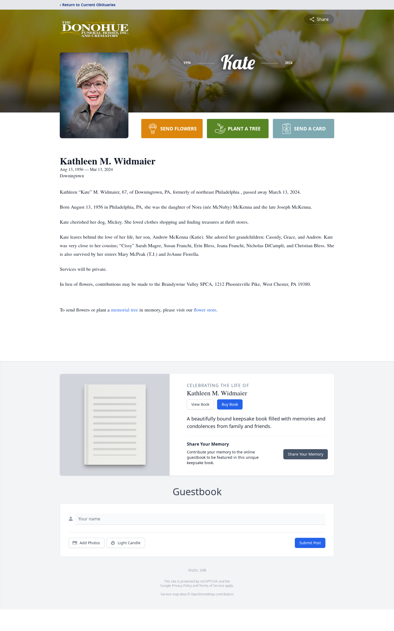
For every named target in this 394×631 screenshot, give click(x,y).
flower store (205, 309)
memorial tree (124, 309)
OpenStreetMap (203, 594)
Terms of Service (211, 585)
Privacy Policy (182, 585)
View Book (200, 404)
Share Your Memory (305, 454)
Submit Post (310, 542)
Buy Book (230, 404)
